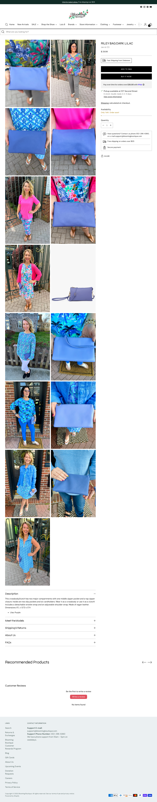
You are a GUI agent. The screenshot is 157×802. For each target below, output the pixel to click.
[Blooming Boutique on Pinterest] (147, 7)
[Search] (3, 32)
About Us (9, 762)
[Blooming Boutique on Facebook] (141, 7)
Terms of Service (12, 787)
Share (107, 156)
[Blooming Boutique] (78, 14)
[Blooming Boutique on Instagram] (144, 7)
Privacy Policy (11, 782)
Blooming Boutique (25, 794)
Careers (8, 778)
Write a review (78, 696)
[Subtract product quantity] (103, 125)
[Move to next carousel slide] (150, 662)
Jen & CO (105, 47)
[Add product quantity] (110, 125)
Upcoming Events (13, 766)
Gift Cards (9, 757)
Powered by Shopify (12, 796)
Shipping (105, 103)
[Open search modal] (6, 24)
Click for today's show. (70, 2)
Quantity (105, 120)
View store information (113, 97)
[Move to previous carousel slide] (144, 662)
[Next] (141, 24)
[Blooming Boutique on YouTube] (151, 7)
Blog (7, 753)
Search (8, 728)
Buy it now (126, 76)
